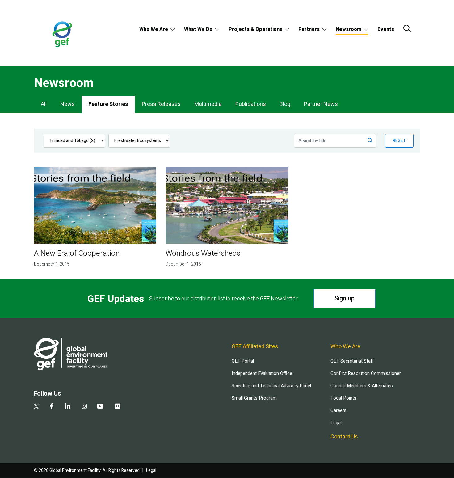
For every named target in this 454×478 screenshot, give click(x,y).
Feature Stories (108, 104)
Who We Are (153, 29)
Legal (336, 422)
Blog (285, 104)
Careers (338, 410)
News (67, 104)
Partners (309, 29)
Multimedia (208, 104)
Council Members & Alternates (361, 385)
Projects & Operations (255, 29)
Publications (250, 104)
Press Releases (161, 104)
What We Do (198, 29)
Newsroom (348, 29)
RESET (399, 140)
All (44, 104)
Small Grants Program (254, 398)
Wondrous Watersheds (203, 253)
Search (407, 28)
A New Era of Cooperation (77, 253)
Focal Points (343, 398)
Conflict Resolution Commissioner (365, 373)
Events (385, 29)
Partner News (321, 104)
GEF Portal (243, 361)
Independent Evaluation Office (262, 373)
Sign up (344, 298)
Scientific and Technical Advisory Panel (271, 385)
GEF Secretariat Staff (352, 361)
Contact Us (344, 437)
